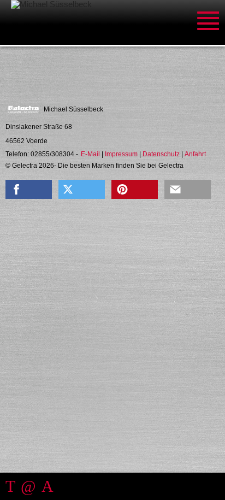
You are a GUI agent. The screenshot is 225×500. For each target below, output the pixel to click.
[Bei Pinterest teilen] (134, 189)
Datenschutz (161, 154)
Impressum (121, 154)
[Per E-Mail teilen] (187, 189)
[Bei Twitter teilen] (81, 189)
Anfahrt (195, 154)
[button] (28, 189)
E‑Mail (90, 154)
